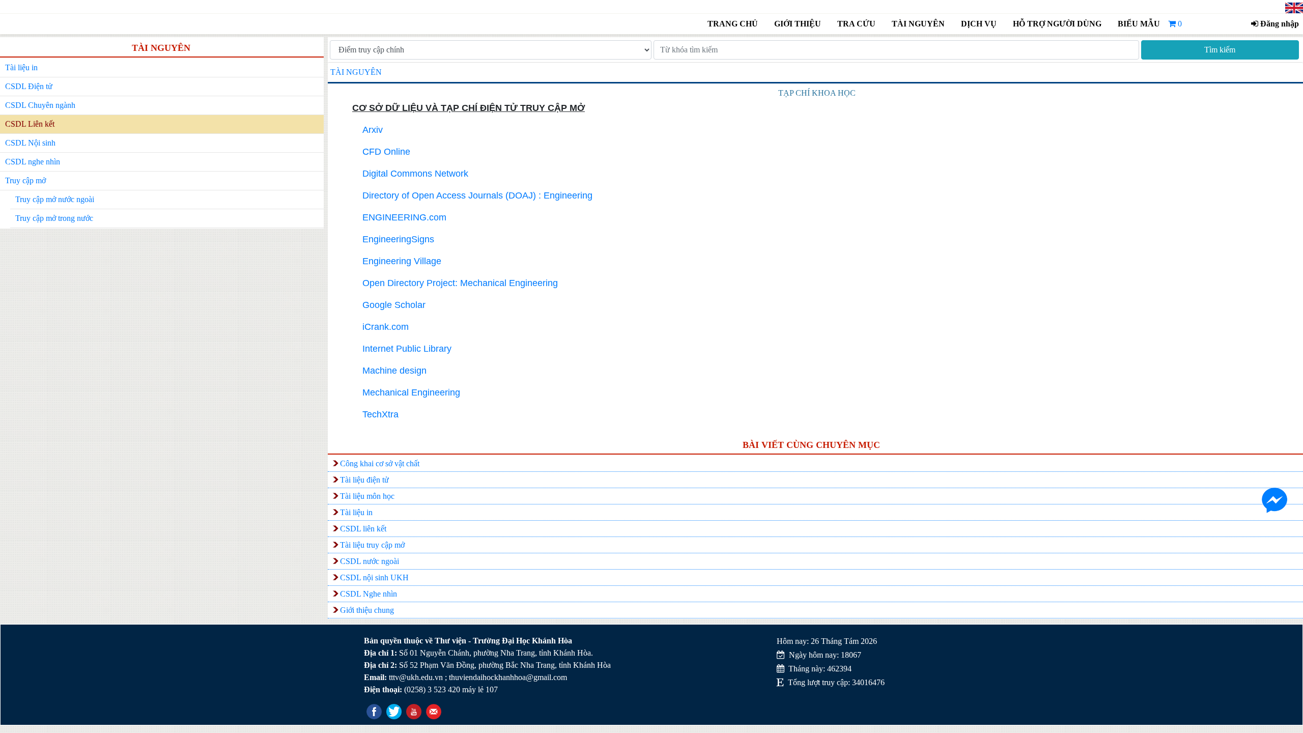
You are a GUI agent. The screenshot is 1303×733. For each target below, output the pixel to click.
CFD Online (386, 152)
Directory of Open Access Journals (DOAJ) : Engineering (477, 195)
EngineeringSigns (398, 239)
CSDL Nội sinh (30, 142)
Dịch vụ (979, 23)
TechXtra (380, 414)
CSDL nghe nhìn (32, 161)
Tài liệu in (21, 67)
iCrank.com (385, 327)
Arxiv (372, 130)
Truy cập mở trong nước (54, 218)
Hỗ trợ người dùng (1056, 23)
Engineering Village (401, 261)
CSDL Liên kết (29, 124)
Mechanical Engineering (411, 392)
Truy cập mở (25, 180)
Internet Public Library (406, 349)
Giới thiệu (797, 23)
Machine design (394, 370)
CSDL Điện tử (28, 86)
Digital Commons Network (415, 173)
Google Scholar (394, 305)
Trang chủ (732, 23)
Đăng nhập (1278, 23)
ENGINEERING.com (404, 217)
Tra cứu (856, 23)
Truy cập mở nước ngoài (54, 199)
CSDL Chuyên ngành (40, 105)
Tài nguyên (918, 23)
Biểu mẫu (1139, 23)
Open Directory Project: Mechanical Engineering (460, 283)
